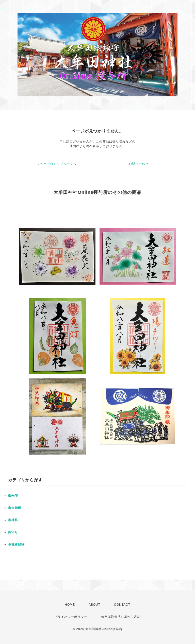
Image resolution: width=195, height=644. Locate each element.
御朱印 (13, 495)
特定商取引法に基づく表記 (121, 617)
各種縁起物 (16, 544)
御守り (13, 532)
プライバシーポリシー (70, 617)
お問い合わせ (139, 164)
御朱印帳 (14, 508)
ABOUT (94, 604)
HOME (70, 604)
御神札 (13, 520)
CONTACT (122, 604)
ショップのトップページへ (56, 164)
